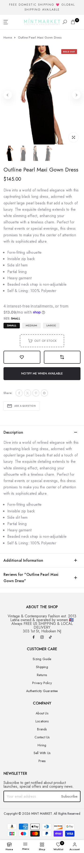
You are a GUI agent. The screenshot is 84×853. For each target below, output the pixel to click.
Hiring (42, 745)
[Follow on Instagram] (42, 637)
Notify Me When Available (42, 373)
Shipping (42, 667)
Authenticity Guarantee (42, 691)
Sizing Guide (42, 659)
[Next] (76, 95)
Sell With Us (42, 753)
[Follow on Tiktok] (50, 637)
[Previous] (8, 95)
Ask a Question (25, 406)
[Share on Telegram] (44, 393)
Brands (42, 729)
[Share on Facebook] (19, 393)
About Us (42, 713)
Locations (42, 721)
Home (8, 37)
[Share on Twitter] (27, 393)
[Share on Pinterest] (35, 393)
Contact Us (42, 737)
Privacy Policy (42, 683)
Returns (42, 675)
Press (42, 761)
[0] (73, 22)
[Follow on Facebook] (33, 637)
